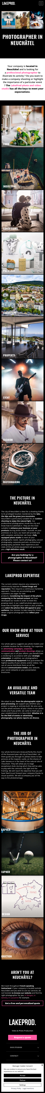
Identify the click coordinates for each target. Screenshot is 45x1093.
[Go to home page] (22, 1022)
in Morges (29, 995)
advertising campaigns (13, 649)
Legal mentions (28, 1088)
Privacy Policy (16, 1088)
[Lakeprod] (9, 6)
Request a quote (22, 1037)
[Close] (42, 1065)
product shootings (27, 651)
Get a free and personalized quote (22, 1003)
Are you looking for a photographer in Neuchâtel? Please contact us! (22, 558)
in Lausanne (13, 997)
